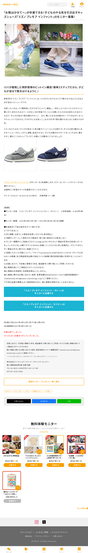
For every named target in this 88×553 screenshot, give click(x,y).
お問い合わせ (58, 536)
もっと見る (81, 508)
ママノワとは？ (26, 532)
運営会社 (28, 536)
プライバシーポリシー (42, 536)
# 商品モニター (37, 391)
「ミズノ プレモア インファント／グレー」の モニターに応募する (44, 291)
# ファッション (17, 391)
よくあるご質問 (42, 532)
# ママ (27, 391)
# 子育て (48, 391)
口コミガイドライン (60, 532)
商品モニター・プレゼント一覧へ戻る (44, 381)
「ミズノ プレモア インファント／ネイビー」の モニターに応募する (44, 305)
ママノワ (36, 541)
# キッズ (7, 391)
